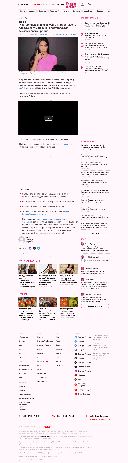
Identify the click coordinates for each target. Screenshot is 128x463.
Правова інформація (26, 398)
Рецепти (66, 11)
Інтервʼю (32, 11)
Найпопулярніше (89, 18)
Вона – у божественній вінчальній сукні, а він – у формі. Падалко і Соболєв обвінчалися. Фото (97, 25)
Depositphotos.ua (44, 436)
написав (64, 144)
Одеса (58, 345)
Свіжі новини (87, 142)
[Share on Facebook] (30, 248)
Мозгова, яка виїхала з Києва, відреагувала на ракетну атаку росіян (95, 217)
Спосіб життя (24, 365)
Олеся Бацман (84, 367)
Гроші (21, 345)
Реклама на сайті (25, 394)
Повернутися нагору (98, 420)
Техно (21, 361)
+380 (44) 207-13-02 (64, 416)
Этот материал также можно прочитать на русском (56, 34)
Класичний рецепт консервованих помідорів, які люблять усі (96, 35)
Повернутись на (25, 5)
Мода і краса (88, 11)
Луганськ (59, 365)
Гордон (20, 18)
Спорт (21, 353)
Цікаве (21, 377)
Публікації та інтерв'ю (45, 341)
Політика (22, 341)
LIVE (38, 357)
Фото (39, 365)
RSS (79, 379)
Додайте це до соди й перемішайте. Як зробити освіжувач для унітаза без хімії (96, 68)
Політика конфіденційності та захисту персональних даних (100, 346)
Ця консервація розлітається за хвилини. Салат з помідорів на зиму (94, 156)
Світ (20, 349)
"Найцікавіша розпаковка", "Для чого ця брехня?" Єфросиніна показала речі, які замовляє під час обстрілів (94, 225)
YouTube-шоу (42, 377)
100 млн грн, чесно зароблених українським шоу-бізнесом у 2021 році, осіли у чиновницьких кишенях (93, 299)
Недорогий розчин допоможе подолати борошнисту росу (92, 201)
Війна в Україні (24, 337)
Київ (57, 337)
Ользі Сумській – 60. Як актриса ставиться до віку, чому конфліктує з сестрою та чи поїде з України (97, 57)
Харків (58, 353)
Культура (22, 357)
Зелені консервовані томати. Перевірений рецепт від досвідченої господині (94, 164)
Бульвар (28, 18)
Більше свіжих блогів (95, 306)
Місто (58, 333)
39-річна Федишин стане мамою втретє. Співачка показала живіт (93, 209)
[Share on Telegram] (38, 248)
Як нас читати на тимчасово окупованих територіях (25, 406)
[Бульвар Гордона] (71, 4)
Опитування (41, 373)
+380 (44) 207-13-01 (31, 416)
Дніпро (58, 357)
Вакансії (22, 386)
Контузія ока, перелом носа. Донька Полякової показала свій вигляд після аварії (95, 192)
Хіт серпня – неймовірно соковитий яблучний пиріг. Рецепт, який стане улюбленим (96, 45)
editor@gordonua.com (100, 416)
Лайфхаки (76, 11)
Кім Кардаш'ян (24, 253)
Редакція (22, 390)
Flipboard (81, 375)
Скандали (42, 11)
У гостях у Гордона (44, 345)
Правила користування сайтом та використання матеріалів (101, 337)
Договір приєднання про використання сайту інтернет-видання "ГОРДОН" (101, 356)
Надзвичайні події (25, 369)
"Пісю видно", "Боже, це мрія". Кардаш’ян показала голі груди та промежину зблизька (47, 280)
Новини (22, 11)
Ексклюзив (41, 361)
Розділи (39, 333)
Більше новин (95, 233)
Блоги (84, 239)
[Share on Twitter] (34, 248)
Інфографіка (23, 373)
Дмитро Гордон (84, 337)
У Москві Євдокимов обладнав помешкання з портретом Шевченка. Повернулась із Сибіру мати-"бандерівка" (94, 248)
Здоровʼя (100, 11)
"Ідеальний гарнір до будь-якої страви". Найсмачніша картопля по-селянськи (94, 182)
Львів (58, 341)
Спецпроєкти (42, 381)
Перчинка (53, 11)
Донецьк (59, 349)
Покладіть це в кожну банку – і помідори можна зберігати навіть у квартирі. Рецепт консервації (94, 147)
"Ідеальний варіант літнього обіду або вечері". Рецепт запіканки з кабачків (95, 173)
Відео (39, 369)
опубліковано (24, 88)
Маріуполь (60, 361)
